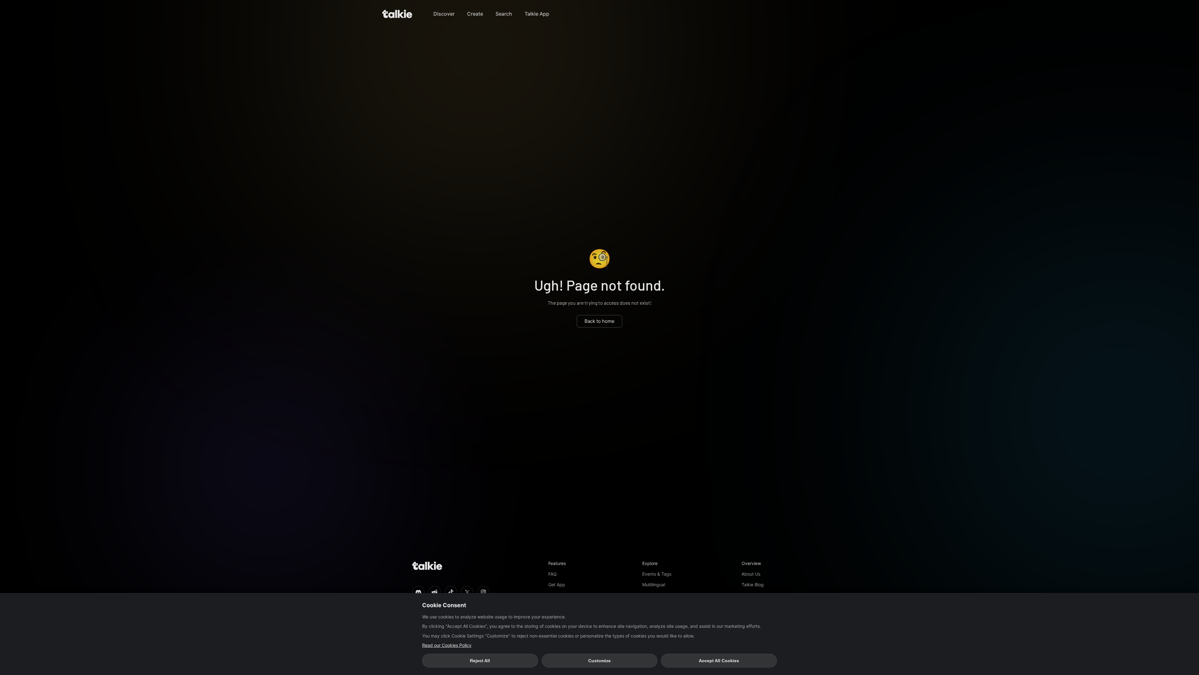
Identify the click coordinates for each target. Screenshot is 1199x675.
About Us (751, 574)
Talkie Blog (753, 584)
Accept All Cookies (719, 660)
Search (504, 14)
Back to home (599, 321)
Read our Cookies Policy (446, 645)
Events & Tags (656, 574)
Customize (599, 660)
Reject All (480, 660)
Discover (444, 14)
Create (475, 14)
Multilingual (653, 584)
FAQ (552, 574)
